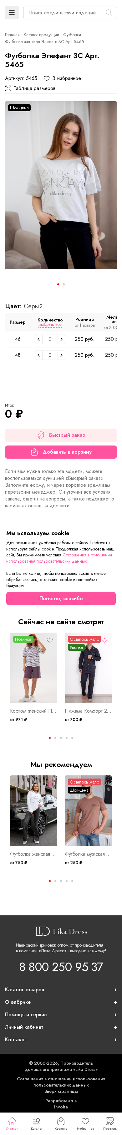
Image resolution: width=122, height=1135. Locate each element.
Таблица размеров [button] (34, 88)
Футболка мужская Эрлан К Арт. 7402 (88, 854)
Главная (12, 1128)
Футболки (72, 35)
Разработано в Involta (61, 1104)
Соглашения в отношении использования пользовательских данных (61, 1082)
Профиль (110, 1128)
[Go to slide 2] (63, 284)
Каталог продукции (41, 35)
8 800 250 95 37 (61, 966)
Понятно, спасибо (61, 598)
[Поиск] (109, 12)
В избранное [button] (66, 78)
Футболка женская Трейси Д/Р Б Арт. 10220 (33, 854)
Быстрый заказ (67, 435)
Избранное (85, 1128)
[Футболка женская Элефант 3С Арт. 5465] (61, 185)
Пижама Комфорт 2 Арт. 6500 (88, 711)
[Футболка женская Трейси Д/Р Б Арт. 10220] (33, 810)
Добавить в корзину (67, 451)
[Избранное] (49, 640)
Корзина (61, 1128)
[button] (12, 12)
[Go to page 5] (72, 737)
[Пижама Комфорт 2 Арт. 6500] (88, 668)
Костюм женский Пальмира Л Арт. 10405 (33, 711)
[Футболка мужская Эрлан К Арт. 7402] (88, 810)
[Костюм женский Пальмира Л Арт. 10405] (33, 668)
